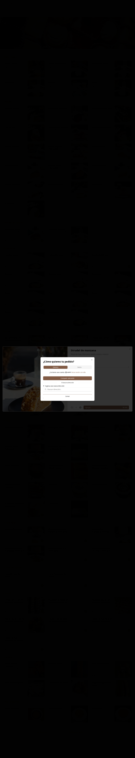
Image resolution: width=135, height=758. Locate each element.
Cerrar (67, 396)
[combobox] (68, 389)
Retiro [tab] (79, 367)
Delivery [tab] (55, 367)
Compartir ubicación (67, 378)
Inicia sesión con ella (79, 372)
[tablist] (67, 367)
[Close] (92, 360)
